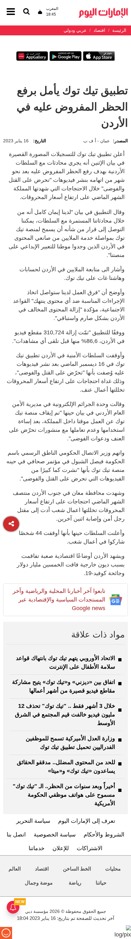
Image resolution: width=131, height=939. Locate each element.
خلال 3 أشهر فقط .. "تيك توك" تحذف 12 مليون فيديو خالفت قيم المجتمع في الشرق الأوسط (65, 714)
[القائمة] (26, 12)
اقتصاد (42, 868)
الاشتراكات (89, 848)
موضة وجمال (39, 883)
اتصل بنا (16, 834)
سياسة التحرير (33, 821)
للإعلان (60, 848)
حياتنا (101, 883)
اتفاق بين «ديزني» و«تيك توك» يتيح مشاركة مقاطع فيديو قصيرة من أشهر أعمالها (63, 686)
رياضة (75, 883)
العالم (15, 868)
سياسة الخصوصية (55, 834)
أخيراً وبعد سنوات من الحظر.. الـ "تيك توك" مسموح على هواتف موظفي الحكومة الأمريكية (64, 795)
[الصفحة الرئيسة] (103, 9)
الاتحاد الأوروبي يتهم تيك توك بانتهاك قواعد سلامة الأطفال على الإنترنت (65, 662)
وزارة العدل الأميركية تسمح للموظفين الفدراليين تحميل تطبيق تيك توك (70, 742)
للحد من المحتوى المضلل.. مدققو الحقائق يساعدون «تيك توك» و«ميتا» (66, 766)
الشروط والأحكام (104, 834)
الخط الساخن (77, 868)
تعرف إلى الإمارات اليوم (86, 821)
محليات (113, 868)
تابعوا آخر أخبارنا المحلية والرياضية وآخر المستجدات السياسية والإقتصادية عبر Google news (59, 599)
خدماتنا (37, 848)
